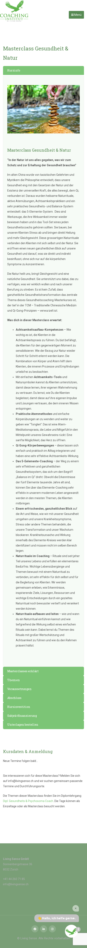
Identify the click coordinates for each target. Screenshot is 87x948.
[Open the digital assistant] (71, 931)
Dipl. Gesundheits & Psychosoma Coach (28, 801)
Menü (78, 14)
